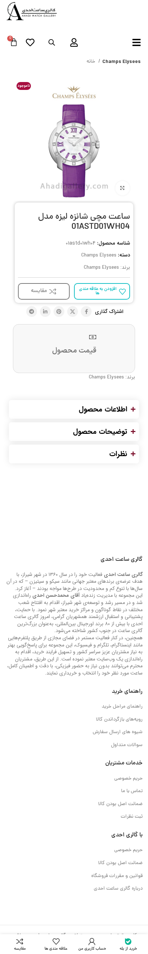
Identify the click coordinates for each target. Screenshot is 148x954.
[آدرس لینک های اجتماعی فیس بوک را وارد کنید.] (86, 311)
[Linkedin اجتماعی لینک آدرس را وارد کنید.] (45, 311)
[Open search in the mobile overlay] (51, 42)
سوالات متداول (127, 745)
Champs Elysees (121, 62)
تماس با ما (132, 791)
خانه (92, 61)
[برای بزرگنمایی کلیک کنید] (122, 188)
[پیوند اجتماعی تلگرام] (31, 311)
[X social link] (72, 311)
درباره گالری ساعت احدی (118, 888)
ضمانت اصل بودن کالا (120, 804)
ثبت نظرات (132, 817)
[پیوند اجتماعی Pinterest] (59, 311)
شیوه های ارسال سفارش (118, 732)
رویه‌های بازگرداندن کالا (119, 719)
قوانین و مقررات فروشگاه (117, 876)
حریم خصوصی (128, 778)
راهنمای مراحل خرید (122, 706)
